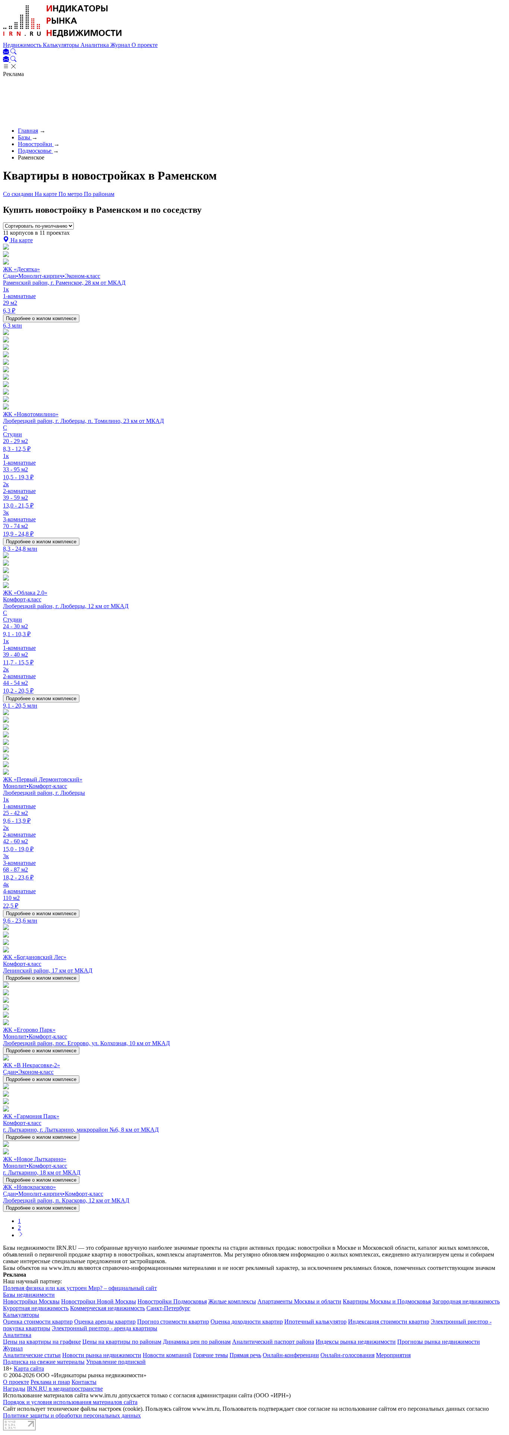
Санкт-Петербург (168, 1308)
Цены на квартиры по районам (121, 1341)
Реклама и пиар (50, 1382)
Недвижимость (23, 45)
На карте (47, 194)
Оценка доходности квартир (247, 1321)
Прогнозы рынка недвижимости (438, 1341)
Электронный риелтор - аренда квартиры (104, 1328)
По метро (71, 194)
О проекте (145, 45)
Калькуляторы (61, 45)
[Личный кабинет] (6, 52)
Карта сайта (29, 1368)
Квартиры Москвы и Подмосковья (387, 1301)
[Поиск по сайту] (13, 52)
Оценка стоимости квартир (38, 1321)
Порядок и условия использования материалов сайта (70, 1402)
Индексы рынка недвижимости (356, 1341)
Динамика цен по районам (197, 1341)
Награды (14, 1388)
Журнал (121, 45)
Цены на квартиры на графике (42, 1341)
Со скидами (19, 194)
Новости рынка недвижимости (101, 1355)
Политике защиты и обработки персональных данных (72, 1415)
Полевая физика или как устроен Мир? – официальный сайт (80, 1288)
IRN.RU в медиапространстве (65, 1388)
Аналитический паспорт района (273, 1341)
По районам (99, 194)
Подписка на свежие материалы (44, 1362)
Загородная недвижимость (466, 1301)
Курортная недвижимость (36, 1308)
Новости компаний (167, 1355)
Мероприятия (393, 1355)
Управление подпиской (116, 1362)
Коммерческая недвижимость (107, 1308)
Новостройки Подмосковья (172, 1301)
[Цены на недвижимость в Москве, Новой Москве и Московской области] (62, 38)
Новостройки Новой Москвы (98, 1301)
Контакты (84, 1382)
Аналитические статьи (32, 1355)
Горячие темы (210, 1355)
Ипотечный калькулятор (315, 1321)
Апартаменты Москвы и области (299, 1301)
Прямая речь (245, 1355)
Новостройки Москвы (31, 1301)
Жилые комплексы (232, 1301)
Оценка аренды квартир (105, 1321)
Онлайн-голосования (347, 1355)
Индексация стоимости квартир (388, 1321)
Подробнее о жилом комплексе (41, 318)
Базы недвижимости (29, 1295)
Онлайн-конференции (291, 1355)
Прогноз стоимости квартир (173, 1321)
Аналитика (95, 45)
